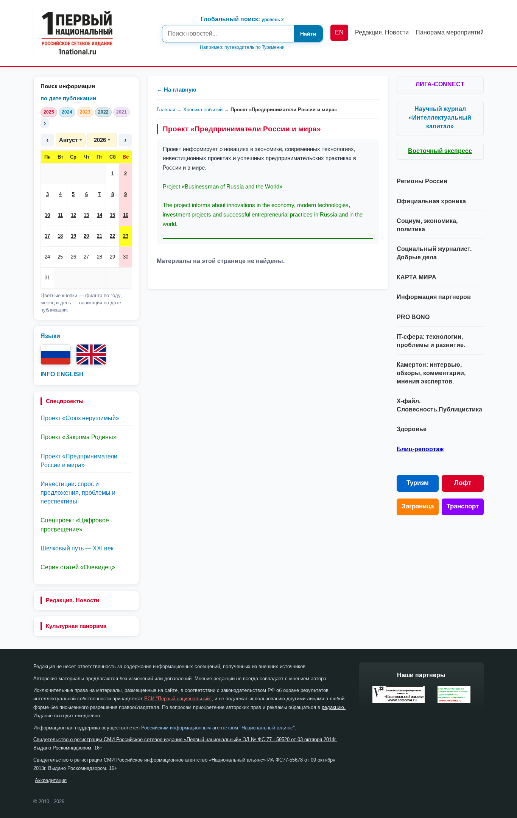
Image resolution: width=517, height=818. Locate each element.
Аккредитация (51, 780)
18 (60, 236)
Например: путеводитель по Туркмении (242, 47)
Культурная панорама (76, 626)
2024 (67, 112)
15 (112, 215)
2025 (49, 112)
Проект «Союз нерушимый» (79, 418)
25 (60, 257)
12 (73, 215)
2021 (121, 112)
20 (86, 236)
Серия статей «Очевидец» (77, 567)
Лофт (462, 482)
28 (99, 257)
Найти (308, 34)
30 (125, 257)
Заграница (418, 506)
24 (47, 257)
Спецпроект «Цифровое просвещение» (74, 524)
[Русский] (55, 354)
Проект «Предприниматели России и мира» (78, 460)
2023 (85, 112)
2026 (100, 140)
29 (112, 257)
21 (99, 236)
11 (60, 215)
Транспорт (463, 506)
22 (112, 236)
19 (73, 236)
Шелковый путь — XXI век (77, 548)
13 (86, 215)
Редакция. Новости (72, 600)
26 (73, 257)
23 (125, 236)
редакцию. (334, 707)
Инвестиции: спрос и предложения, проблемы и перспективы (77, 493)
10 (47, 215)
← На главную (176, 89)
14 (99, 215)
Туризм (417, 482)
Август (68, 140)
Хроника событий (203, 109)
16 (125, 215)
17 (47, 236)
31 (47, 277)
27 (86, 257)
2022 (103, 112)
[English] (91, 354)
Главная (166, 109)
